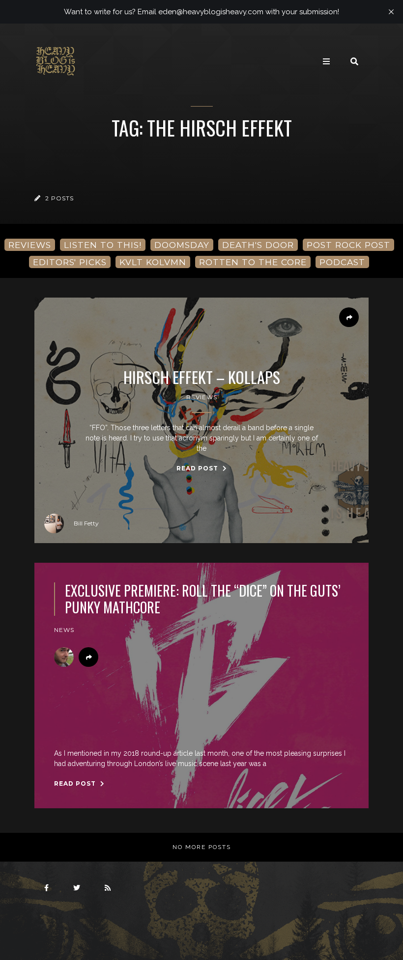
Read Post (198, 468)
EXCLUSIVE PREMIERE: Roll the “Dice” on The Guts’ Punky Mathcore (203, 598)
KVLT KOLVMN (152, 262)
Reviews (201, 397)
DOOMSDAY (181, 245)
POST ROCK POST (348, 245)
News (64, 629)
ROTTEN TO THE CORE (253, 262)
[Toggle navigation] (326, 61)
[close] (391, 12)
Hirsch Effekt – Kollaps (201, 377)
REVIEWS (29, 245)
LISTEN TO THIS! (103, 245)
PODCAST (342, 262)
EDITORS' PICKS (70, 262)
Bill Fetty (86, 523)
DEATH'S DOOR (258, 245)
